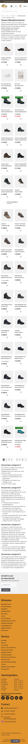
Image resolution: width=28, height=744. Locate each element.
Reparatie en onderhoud (8, 657)
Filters (16, 741)
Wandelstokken (5, 611)
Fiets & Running (5, 618)
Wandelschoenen (21, 15)
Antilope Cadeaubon (7, 623)
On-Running (6, 30)
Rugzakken (4, 609)
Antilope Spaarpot (6, 655)
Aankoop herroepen (7, 650)
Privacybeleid (5, 669)
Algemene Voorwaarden (8, 667)
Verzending (4, 645)
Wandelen (13, 15)
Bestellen (4, 640)
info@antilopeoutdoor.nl (11, 708)
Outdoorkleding (6, 606)
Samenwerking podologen (8, 662)
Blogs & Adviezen (6, 628)
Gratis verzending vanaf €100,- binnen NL (15, 1)
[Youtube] (12, 698)
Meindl (3, 28)
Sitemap (8, 733)
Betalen (3, 643)
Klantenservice (5, 659)
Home (2, 15)
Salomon (16, 28)
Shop (7, 15)
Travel (3, 616)
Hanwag (8, 28)
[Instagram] (7, 698)
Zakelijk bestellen (6, 652)
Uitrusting (4, 614)
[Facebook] (3, 698)
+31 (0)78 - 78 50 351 (9, 711)
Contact (3, 664)
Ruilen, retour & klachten (8, 647)
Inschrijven (6, 590)
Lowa (12, 28)
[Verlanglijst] (11, 6)
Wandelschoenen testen (8, 621)
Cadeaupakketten (6, 625)
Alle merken (4, 630)
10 (22, 459)
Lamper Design (5, 735)
